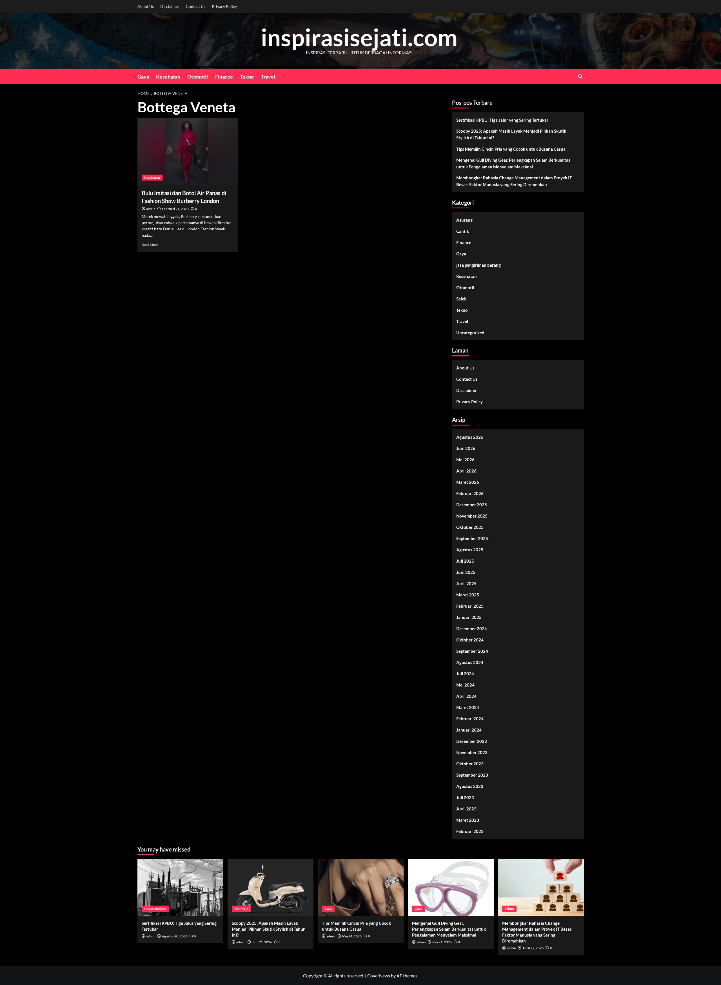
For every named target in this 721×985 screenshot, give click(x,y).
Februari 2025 (470, 606)
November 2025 (472, 515)
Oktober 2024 (470, 639)
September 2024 (472, 651)
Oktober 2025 (470, 527)
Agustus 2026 (469, 437)
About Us (145, 6)
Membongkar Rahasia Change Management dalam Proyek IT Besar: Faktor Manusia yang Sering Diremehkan (514, 181)
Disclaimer (169, 6)
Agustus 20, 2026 (175, 936)
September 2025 (472, 538)
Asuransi (464, 219)
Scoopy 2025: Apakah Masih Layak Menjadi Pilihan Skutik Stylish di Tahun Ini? (511, 134)
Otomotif (197, 76)
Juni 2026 (465, 448)
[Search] (580, 76)
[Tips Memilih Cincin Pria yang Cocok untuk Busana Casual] (361, 887)
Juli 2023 (465, 797)
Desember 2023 (471, 741)
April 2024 (466, 696)
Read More (150, 244)
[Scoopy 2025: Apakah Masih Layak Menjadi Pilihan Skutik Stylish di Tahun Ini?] (270, 887)
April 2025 (466, 583)
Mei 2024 (465, 684)
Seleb (461, 298)
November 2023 (472, 752)
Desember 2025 (471, 504)
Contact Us (195, 6)
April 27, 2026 (533, 948)
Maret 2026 (467, 482)
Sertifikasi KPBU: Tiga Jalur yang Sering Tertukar (502, 119)
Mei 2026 (465, 459)
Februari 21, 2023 (175, 209)
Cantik (462, 231)
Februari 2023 (470, 831)
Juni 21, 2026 (262, 942)
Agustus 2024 (469, 662)
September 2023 (472, 774)
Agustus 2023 (469, 786)
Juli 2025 (465, 560)
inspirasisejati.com (359, 37)
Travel (268, 76)
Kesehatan (168, 76)
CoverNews (378, 975)
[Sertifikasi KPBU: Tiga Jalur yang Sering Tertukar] (180, 887)
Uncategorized (470, 332)
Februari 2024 (470, 718)
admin (150, 209)
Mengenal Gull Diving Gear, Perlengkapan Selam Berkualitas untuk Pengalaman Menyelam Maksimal (513, 163)
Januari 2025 (469, 617)
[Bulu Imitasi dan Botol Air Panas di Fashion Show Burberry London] (187, 151)
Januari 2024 (469, 729)
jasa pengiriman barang (478, 265)
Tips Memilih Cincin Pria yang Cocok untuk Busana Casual (511, 148)
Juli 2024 (465, 673)
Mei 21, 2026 (442, 942)
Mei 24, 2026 (352, 936)
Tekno (247, 76)
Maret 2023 (467, 820)
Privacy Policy (224, 6)
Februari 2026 (470, 493)
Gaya (143, 76)
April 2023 (466, 808)
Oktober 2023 (470, 763)
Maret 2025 (467, 594)
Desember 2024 (471, 628)
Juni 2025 (465, 572)
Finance (224, 76)
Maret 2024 (467, 707)
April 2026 (466, 470)
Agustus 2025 (469, 549)
